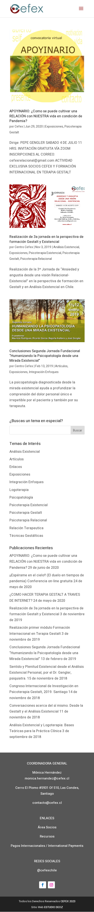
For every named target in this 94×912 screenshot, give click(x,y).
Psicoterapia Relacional (36, 259)
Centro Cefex (24, 247)
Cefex (19, 126)
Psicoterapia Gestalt (25, 512)
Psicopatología (21, 497)
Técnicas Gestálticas (26, 535)
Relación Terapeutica (26, 528)
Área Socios (47, 827)
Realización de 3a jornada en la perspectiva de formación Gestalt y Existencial (46, 239)
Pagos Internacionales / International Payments (47, 845)
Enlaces (15, 466)
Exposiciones (54, 126)
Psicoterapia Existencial (45, 253)
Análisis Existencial (66, 247)
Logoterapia (19, 489)
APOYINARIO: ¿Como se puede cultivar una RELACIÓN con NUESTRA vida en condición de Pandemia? (45, 116)
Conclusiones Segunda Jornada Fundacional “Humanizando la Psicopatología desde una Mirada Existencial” (44, 355)
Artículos (61, 366)
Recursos (47, 836)
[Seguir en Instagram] (51, 884)
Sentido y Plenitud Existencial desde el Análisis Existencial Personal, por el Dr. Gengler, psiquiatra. (46, 672)
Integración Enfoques (44, 372)
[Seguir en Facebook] (42, 884)
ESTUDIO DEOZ (53, 907)
